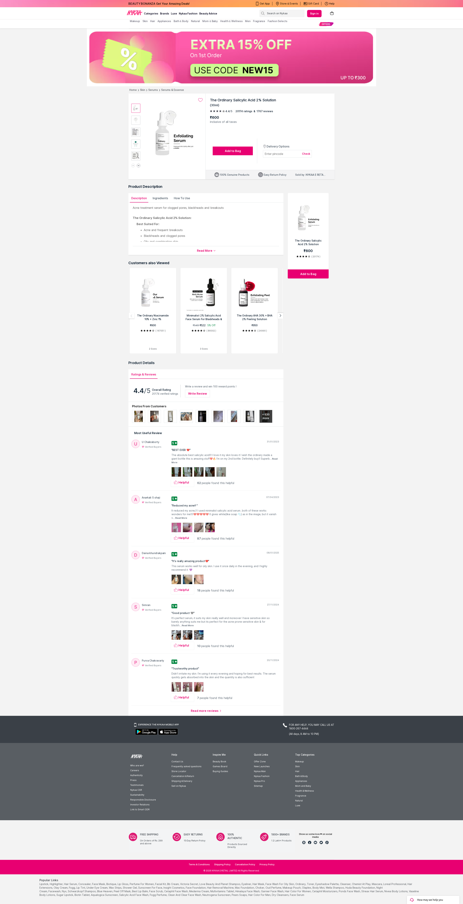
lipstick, (44, 884)
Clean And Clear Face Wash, (185, 894)
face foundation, (196, 887)
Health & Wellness (304, 790)
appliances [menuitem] (164, 21)
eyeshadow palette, (327, 884)
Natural (299, 800)
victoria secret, (189, 884)
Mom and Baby (303, 786)
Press (133, 780)
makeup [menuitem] (135, 21)
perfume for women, (142, 884)
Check (306, 153)
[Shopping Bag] (332, 13)
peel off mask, (122, 891)
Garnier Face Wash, (272, 891)
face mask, (99, 884)
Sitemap (258, 786)
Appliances (301, 781)
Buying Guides (220, 771)
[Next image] (138, 166)
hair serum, (71, 884)
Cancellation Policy (245, 864)
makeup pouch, (292, 887)
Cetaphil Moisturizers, (325, 891)
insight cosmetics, (174, 887)
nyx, (64, 891)
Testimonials (137, 785)
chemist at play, (361, 884)
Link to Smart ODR (140, 809)
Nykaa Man (260, 771)
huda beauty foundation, (360, 887)
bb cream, (173, 884)
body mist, (319, 887)
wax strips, (115, 887)
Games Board (220, 766)
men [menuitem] (247, 21)
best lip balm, (140, 891)
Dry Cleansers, (280, 894)
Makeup (299, 761)
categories (151, 13)
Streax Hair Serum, (372, 891)
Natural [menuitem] (195, 21)
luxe (174, 13)
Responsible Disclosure (143, 799)
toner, (311, 884)
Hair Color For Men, (259, 894)
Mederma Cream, (199, 891)
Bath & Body (301, 776)
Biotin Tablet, (82, 894)
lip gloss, (123, 884)
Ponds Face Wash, (350, 891)
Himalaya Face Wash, (247, 891)
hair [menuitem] (152, 21)
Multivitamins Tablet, (222, 891)
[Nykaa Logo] (134, 12)
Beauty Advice (208, 13)
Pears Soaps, (239, 894)
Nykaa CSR (136, 790)
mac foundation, (245, 887)
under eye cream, (97, 887)
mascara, (377, 884)
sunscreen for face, (150, 887)
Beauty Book (219, 761)
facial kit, (160, 884)
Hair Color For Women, (298, 891)
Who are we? (137, 765)
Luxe (297, 805)
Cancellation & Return (182, 776)
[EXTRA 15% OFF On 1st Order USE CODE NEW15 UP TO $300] (231, 57)
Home (133, 89)
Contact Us (177, 761)
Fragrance (300, 795)
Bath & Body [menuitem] (181, 21)
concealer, (84, 884)
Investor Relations (140, 804)
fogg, (72, 887)
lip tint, (81, 887)
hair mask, (258, 884)
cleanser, (345, 884)
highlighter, (56, 884)
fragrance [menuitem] (259, 21)
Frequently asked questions (186, 766)
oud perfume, (274, 887)
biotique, (111, 884)
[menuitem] (326, 24)
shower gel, (130, 887)
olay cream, (61, 887)
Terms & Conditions (199, 864)
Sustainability (137, 794)
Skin (142, 89)
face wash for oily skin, (280, 884)
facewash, (54, 891)
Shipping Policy (222, 864)
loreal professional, (395, 884)
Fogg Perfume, (158, 894)
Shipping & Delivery (181, 781)
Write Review (197, 393)
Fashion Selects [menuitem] (277, 21)
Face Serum (297, 894)
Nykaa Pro (259, 781)
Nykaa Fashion (188, 13)
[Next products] (280, 316)
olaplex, (307, 887)
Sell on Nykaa (178, 786)
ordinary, (300, 884)
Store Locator (178, 771)
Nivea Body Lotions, (396, 891)
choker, (260, 887)
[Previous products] (131, 316)
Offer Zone (260, 761)
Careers (134, 770)
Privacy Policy (267, 864)
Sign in (314, 13)
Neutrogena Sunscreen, (216, 894)
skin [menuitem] (145, 21)
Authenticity (136, 775)
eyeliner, (247, 884)
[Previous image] (133, 166)
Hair (297, 771)
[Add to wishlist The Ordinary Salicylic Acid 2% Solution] (200, 100)
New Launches (262, 766)
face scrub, (156, 891)
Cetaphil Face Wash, (176, 891)
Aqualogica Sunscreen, (104, 894)
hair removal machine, (220, 887)
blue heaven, (105, 891)
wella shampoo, (335, 887)
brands (164, 13)
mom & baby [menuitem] (210, 21)
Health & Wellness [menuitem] (231, 21)
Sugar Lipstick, (65, 894)
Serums (153, 89)
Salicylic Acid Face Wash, (134, 894)
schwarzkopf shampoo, (82, 891)
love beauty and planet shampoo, (220, 884)
